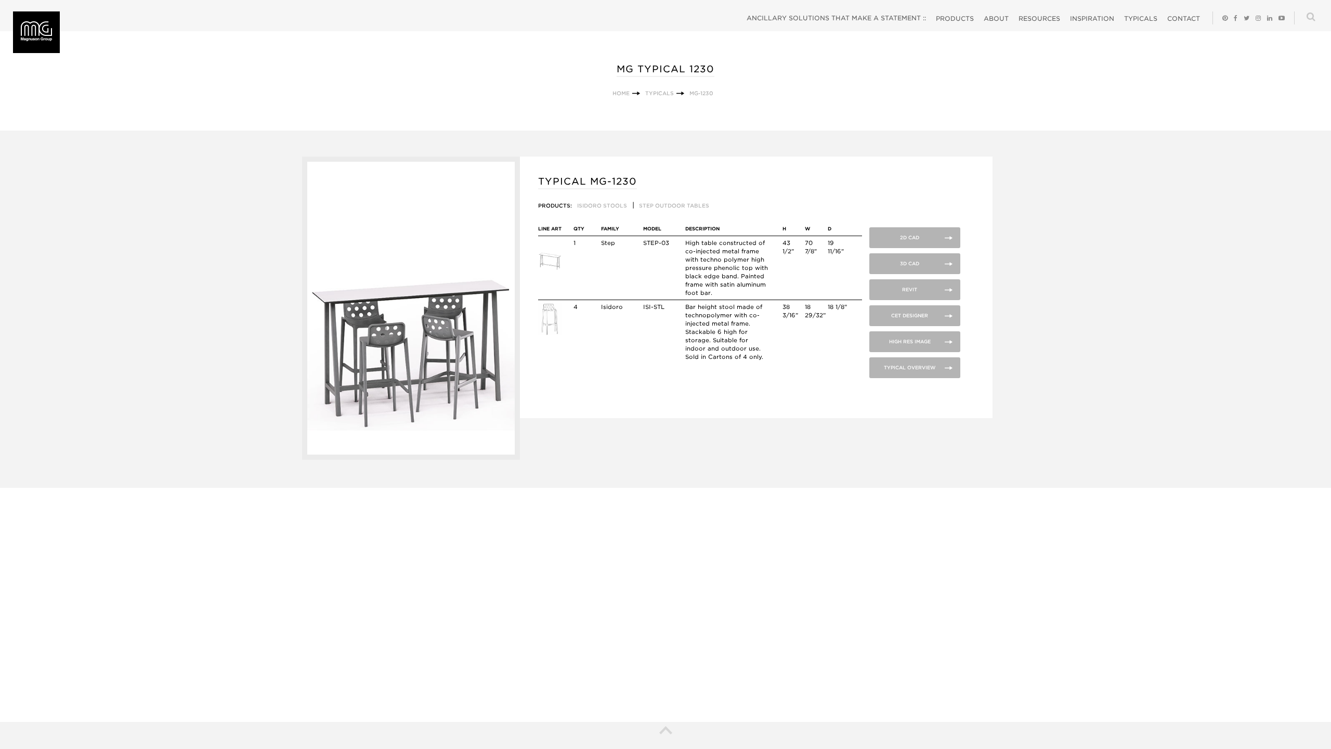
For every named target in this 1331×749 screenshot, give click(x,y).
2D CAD (909, 237)
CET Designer (909, 315)
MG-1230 (701, 93)
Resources (1039, 18)
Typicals (1140, 18)
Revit (909, 289)
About (996, 18)
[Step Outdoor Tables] (550, 269)
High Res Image (910, 341)
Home (621, 93)
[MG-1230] (411, 457)
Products (955, 18)
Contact (1183, 18)
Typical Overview (910, 367)
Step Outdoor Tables (674, 205)
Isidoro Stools (602, 205)
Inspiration (1092, 18)
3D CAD (909, 263)
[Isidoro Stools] (550, 333)
